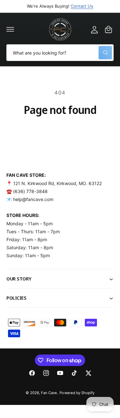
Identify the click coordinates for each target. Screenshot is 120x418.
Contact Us (82, 6)
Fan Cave (49, 393)
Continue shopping (60, 130)
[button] (10, 29)
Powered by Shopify (77, 393)
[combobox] (60, 52)
